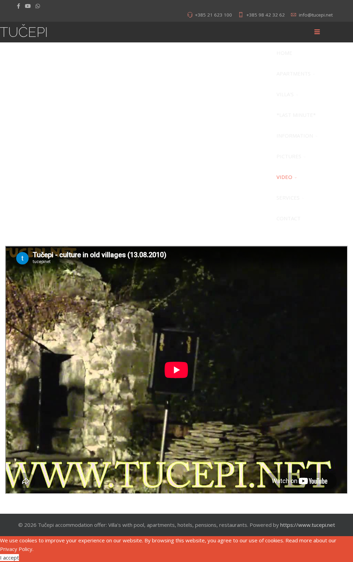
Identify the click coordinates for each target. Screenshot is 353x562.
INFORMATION (294, 135)
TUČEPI (24, 32)
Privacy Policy (16, 548)
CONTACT (288, 218)
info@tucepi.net (316, 15)
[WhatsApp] (38, 5)
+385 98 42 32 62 (265, 15)
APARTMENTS (293, 73)
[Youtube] (28, 5)
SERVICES (288, 197)
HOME (284, 52)
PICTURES (288, 156)
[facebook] (18, 5)
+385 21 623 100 (213, 15)
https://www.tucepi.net (307, 524)
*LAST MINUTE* (296, 114)
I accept (9, 557)
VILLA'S (285, 94)
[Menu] (317, 32)
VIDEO (284, 176)
